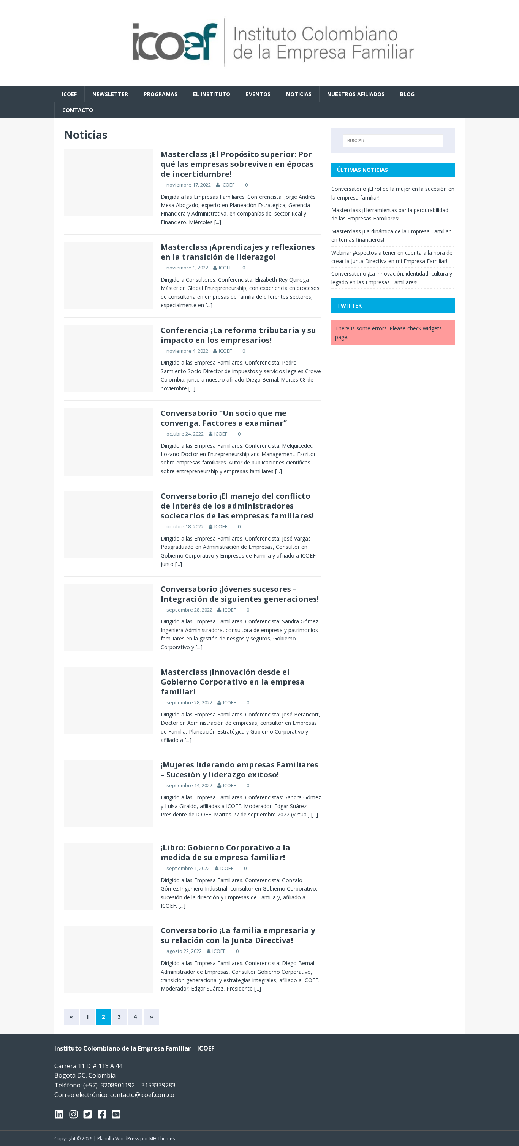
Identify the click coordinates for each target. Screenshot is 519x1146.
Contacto (77, 110)
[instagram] (76, 1114)
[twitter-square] (90, 1114)
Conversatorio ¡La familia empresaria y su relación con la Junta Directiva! (238, 935)
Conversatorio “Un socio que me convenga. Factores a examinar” (224, 418)
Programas (160, 94)
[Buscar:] (393, 140)
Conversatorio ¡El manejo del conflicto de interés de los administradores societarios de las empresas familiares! (237, 506)
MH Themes (162, 1138)
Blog (407, 94)
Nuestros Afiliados (356, 94)
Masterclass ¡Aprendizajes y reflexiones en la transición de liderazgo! (238, 252)
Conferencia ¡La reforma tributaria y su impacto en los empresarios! (238, 335)
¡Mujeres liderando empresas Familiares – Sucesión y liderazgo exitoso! (239, 769)
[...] (217, 222)
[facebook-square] (104, 1114)
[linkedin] (61, 1114)
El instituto (211, 94)
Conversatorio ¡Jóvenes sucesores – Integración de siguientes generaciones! (240, 594)
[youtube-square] (117, 1114)
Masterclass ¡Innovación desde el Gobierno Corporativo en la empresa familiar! (233, 682)
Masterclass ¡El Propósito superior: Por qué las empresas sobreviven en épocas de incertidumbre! (237, 164)
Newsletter (110, 94)
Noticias (299, 94)
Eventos (258, 94)
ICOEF (69, 94)
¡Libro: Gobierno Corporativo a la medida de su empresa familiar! (225, 852)
